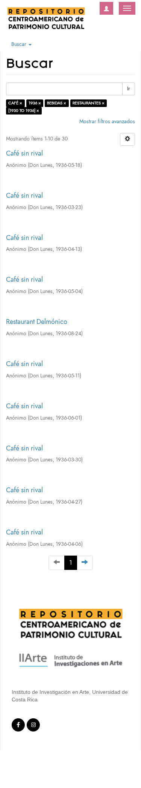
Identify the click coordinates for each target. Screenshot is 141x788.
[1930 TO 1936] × (23, 110)
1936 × (35, 103)
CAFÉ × (15, 103)
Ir (128, 88)
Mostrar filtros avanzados (107, 121)
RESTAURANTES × (89, 103)
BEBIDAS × (56, 103)
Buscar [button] (19, 44)
